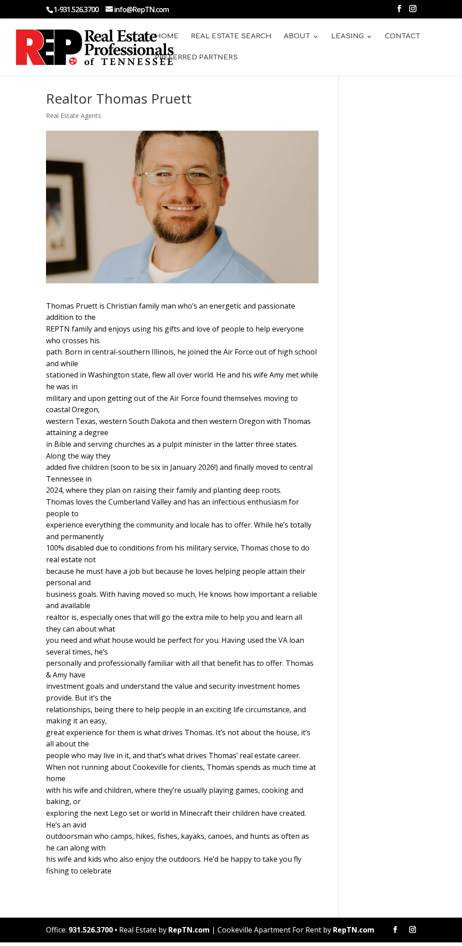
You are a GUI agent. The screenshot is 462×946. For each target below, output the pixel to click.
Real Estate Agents (73, 115)
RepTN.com (189, 930)
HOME (167, 36)
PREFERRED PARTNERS (196, 58)
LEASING (347, 36)
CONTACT (402, 36)
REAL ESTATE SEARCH (231, 36)
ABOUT (297, 36)
